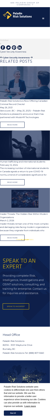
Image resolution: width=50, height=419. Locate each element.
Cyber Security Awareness (16, 57)
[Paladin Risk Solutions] (26, 15)
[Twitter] (8, 47)
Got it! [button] (13, 413)
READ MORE (12, 125)
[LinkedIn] (19, 47)
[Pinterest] (14, 47)
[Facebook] (3, 47)
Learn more (30, 406)
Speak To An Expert (16, 306)
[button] (44, 18)
